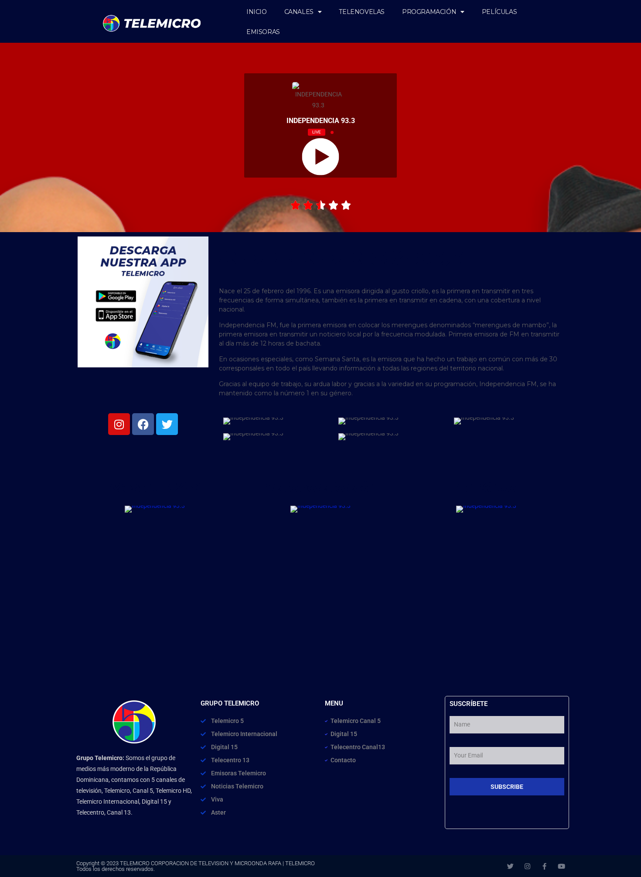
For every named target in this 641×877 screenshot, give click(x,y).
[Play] (320, 156)
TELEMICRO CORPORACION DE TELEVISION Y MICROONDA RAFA (200, 863)
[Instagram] (527, 866)
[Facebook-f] (544, 866)
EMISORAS (263, 32)
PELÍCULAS (499, 12)
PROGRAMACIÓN (429, 12)
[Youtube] (561, 866)
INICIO (256, 12)
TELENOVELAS (362, 12)
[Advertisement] (320, 604)
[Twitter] (510, 866)
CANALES (299, 12)
